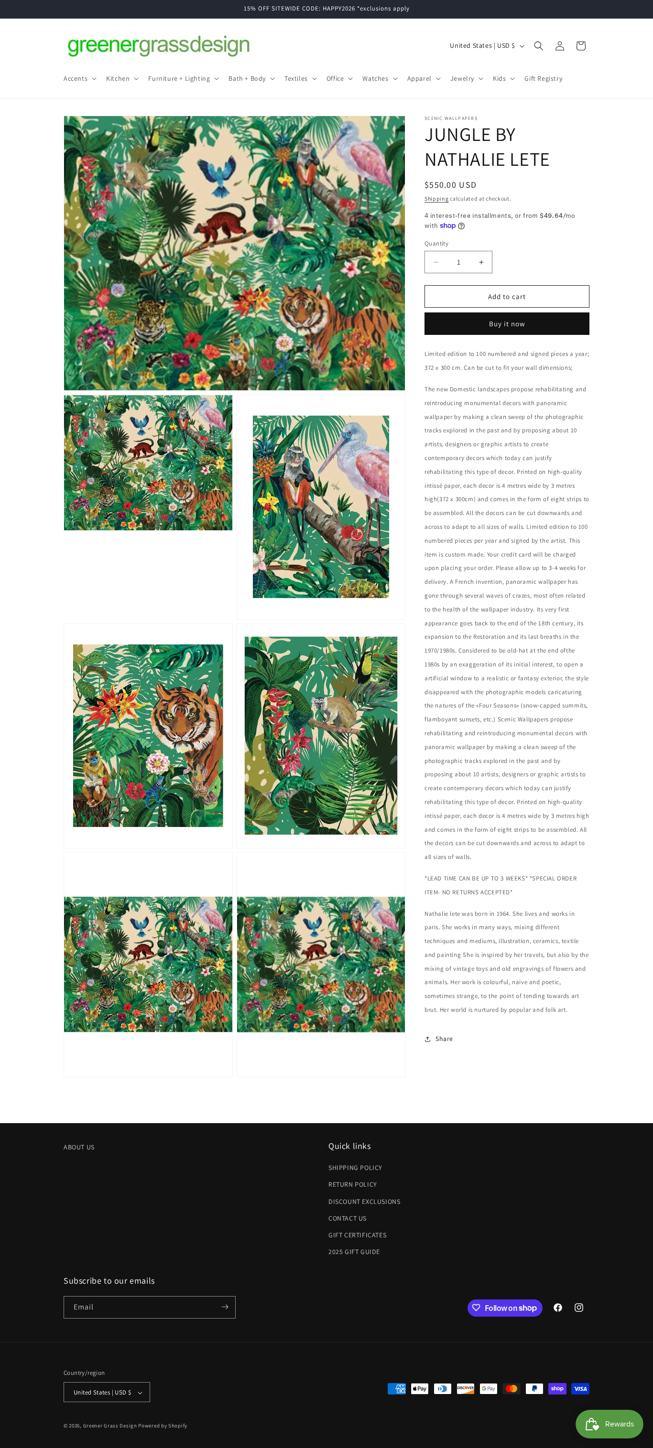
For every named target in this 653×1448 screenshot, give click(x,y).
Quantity (436, 243)
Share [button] (444, 1038)
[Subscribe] (224, 1307)
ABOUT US (79, 1147)
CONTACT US (347, 1218)
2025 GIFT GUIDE (354, 1252)
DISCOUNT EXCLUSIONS (364, 1201)
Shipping (436, 198)
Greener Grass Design (110, 1426)
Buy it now (507, 323)
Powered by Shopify (162, 1426)
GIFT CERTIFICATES (357, 1235)
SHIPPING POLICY (355, 1168)
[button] (79, 78)
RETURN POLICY (352, 1184)
